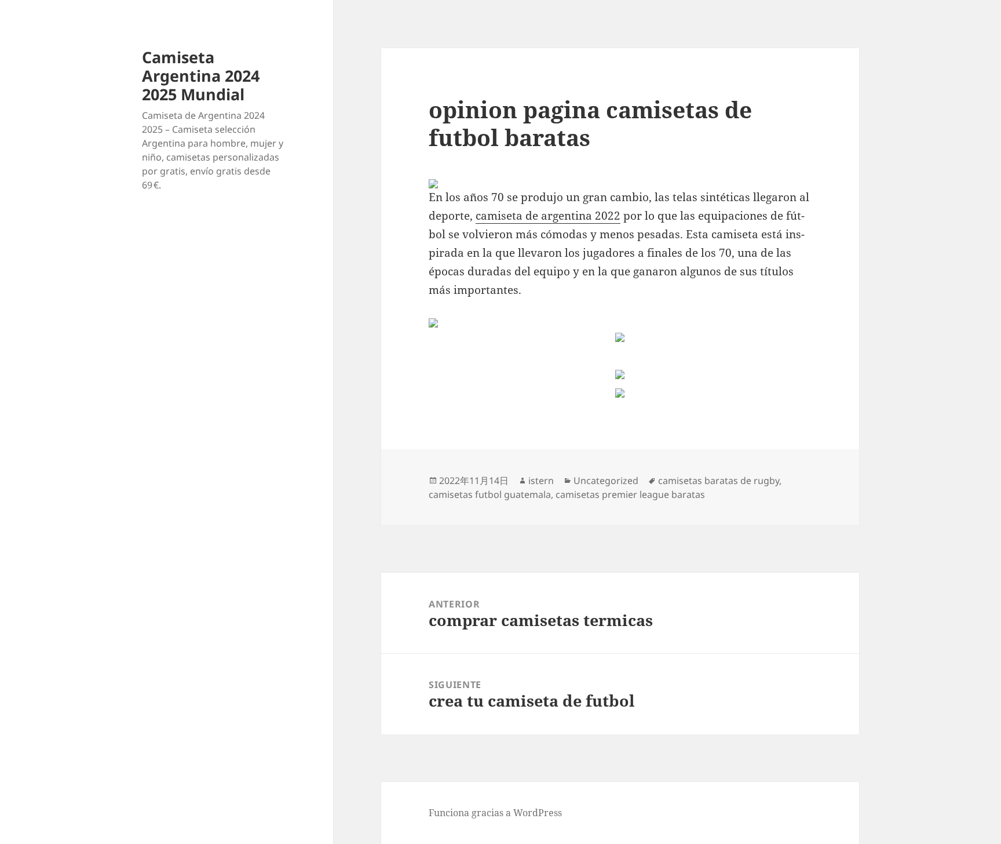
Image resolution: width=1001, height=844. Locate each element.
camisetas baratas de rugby (718, 480)
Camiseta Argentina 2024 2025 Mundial (201, 75)
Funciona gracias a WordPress (495, 812)
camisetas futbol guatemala (490, 494)
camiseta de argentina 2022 (548, 215)
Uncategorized (605, 480)
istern (541, 480)
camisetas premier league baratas (630, 494)
